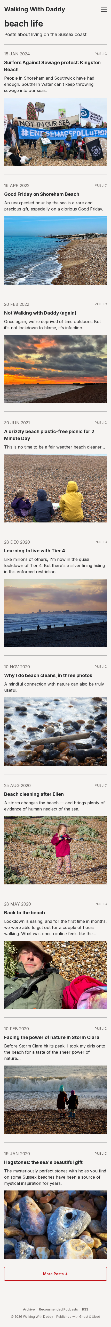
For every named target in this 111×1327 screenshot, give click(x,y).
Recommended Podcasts (58, 1309)
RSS (85, 1309)
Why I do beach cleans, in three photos (48, 675)
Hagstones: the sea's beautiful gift (43, 1162)
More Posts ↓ (55, 1274)
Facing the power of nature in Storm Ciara (51, 1037)
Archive (29, 1309)
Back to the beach (24, 912)
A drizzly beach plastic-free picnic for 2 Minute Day (49, 435)
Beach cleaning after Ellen (34, 794)
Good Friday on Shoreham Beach (41, 194)
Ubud (96, 1316)
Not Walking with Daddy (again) (40, 313)
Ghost (83, 1316)
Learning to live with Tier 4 (34, 550)
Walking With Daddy (34, 9)
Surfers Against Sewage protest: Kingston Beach (52, 66)
